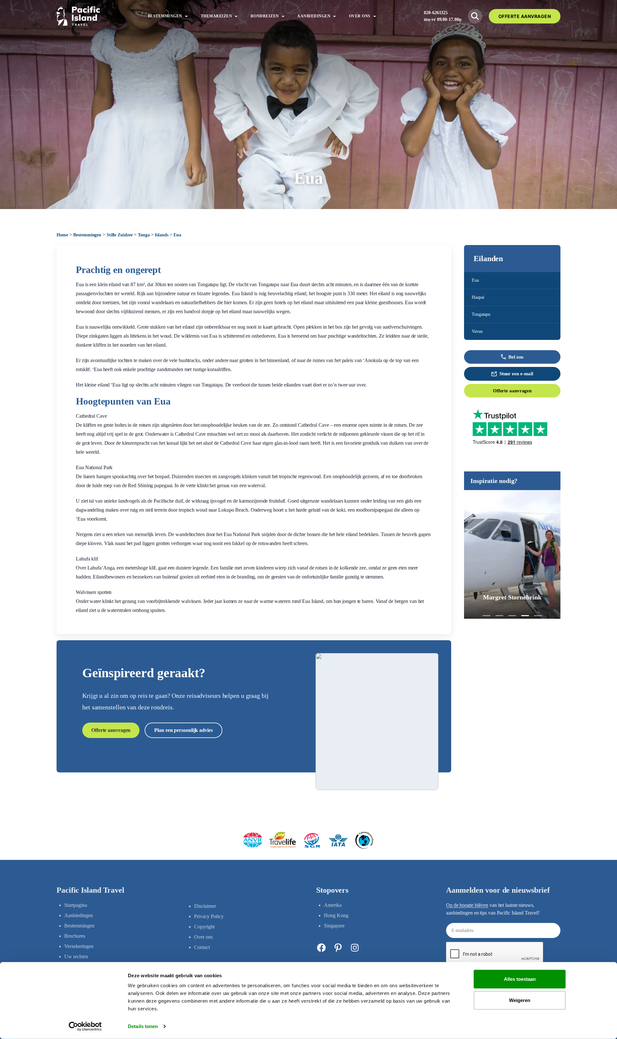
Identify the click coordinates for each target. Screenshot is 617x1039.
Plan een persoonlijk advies (183, 730)
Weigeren (519, 1000)
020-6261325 (436, 12)
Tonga (144, 234)
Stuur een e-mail (516, 373)
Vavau (477, 331)
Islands (161, 234)
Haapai (478, 297)
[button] (486, 615)
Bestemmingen (87, 234)
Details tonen (143, 1026)
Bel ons (515, 357)
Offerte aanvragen (512, 390)
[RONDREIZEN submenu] (283, 16)
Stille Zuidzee (120, 234)
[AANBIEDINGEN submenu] (334, 16)
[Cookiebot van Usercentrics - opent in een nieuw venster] (85, 1026)
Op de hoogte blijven (467, 905)
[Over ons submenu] (374, 16)
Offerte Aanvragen (524, 16)
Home (62, 234)
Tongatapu (481, 314)
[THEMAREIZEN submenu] (236, 16)
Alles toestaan (520, 979)
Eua (475, 280)
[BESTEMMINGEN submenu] (186, 16)
